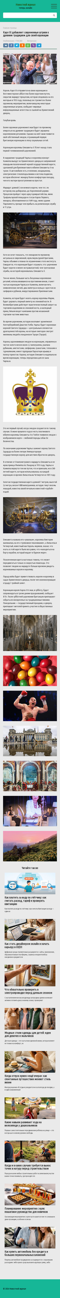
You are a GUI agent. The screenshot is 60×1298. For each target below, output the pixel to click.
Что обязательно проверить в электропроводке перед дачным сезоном (28, 991)
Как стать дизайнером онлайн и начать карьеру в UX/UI (27, 945)
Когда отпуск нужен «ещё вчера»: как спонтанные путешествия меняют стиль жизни (28, 1079)
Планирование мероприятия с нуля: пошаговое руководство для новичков (26, 1210)
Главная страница (10, 28)
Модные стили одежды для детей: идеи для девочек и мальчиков (28, 1034)
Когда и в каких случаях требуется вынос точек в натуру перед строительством (28, 1167)
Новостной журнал (25, 4)
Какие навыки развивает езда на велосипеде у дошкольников (23, 1123)
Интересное (31, 41)
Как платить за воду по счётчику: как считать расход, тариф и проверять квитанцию (25, 901)
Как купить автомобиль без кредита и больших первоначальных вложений (26, 1253)
